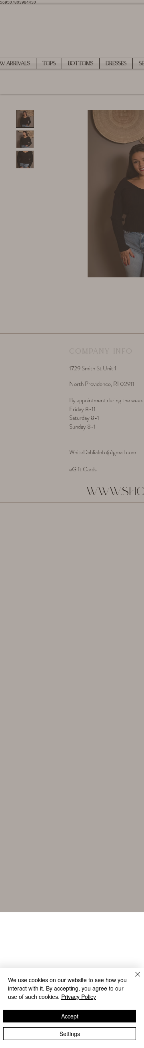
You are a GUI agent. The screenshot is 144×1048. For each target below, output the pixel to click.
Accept (69, 1016)
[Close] (132, 979)
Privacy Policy (78, 997)
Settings (70, 1034)
